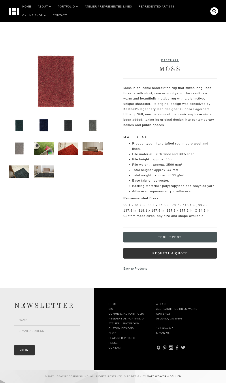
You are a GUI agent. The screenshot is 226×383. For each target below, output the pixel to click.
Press (113, 343)
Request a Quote (170, 253)
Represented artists (156, 6)
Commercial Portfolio (126, 313)
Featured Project (123, 338)
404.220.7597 (164, 327)
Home (26, 6)
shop (112, 333)
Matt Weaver (157, 376)
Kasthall (170, 60)
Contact (60, 15)
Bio (111, 309)
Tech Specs (170, 237)
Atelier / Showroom (124, 323)
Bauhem (175, 376)
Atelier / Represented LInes (108, 6)
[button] (42, 6)
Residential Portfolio (126, 318)
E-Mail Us (163, 332)
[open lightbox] (56, 81)
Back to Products (135, 268)
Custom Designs (121, 328)
